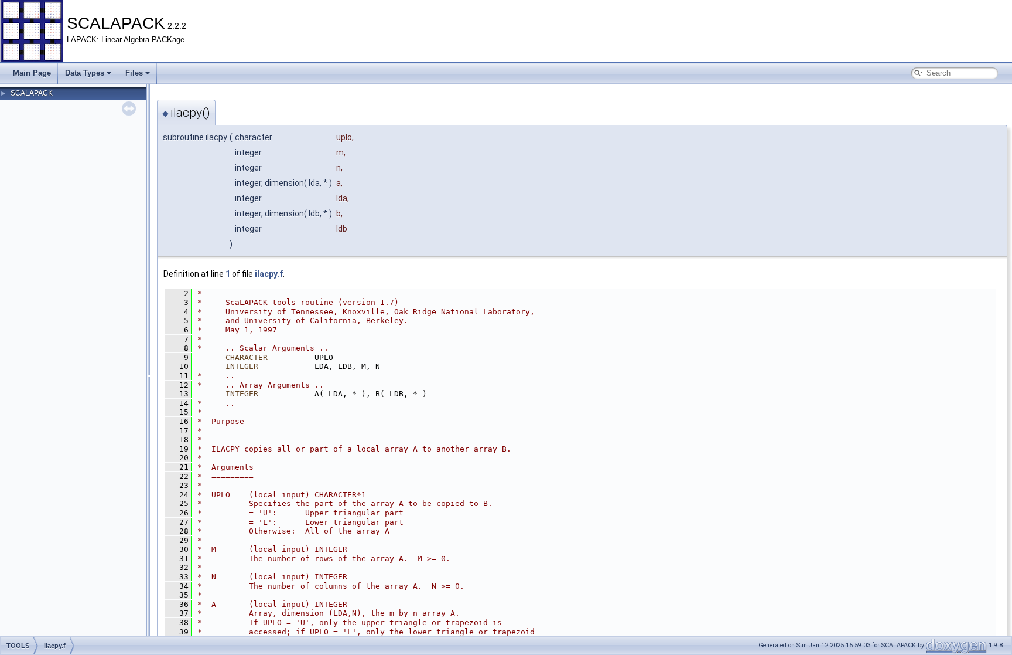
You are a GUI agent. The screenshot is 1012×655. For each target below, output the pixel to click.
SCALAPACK (32, 93)
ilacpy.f (269, 274)
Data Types (84, 73)
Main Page (32, 73)
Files (134, 73)
